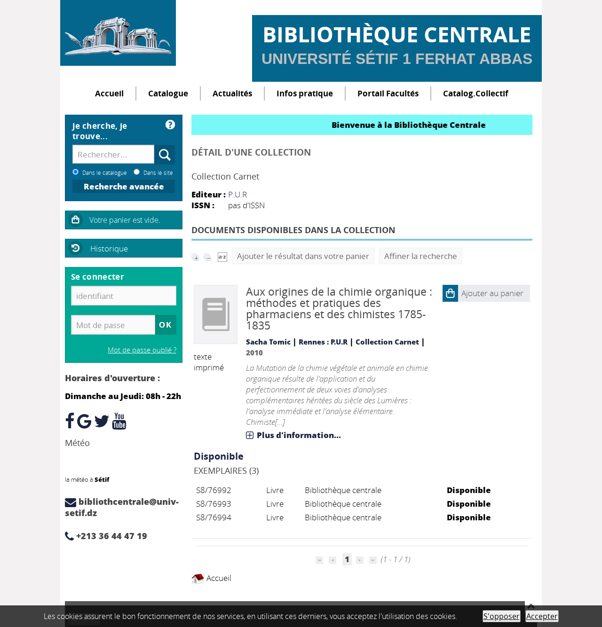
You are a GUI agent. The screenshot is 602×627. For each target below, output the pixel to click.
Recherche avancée (124, 186)
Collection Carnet (387, 341)
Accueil (109, 93)
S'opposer (501, 616)
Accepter (542, 616)
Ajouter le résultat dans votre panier (303, 256)
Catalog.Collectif (475, 93)
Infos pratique (305, 93)
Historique (109, 248)
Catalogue (168, 93)
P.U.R (237, 194)
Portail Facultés (388, 93)
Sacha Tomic (268, 341)
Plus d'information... (299, 435)
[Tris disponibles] (222, 256)
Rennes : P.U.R (323, 341)
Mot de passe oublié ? (142, 349)
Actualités (232, 93)
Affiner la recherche (420, 256)
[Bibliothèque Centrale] (118, 33)
